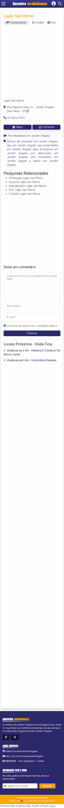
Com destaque (26, 761)
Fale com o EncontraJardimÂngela (24, 756)
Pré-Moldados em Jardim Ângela (28, 135)
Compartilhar (17, 22)
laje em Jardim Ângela (21, 145)
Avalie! (40, 22)
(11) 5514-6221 (16, 117)
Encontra (30, 3)
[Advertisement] (32, 63)
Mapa (19, 127)
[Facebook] (6, 737)
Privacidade (32, 798)
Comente (48, 127)
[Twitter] (15, 737)
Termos (20, 798)
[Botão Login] (54, 4)
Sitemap (43, 798)
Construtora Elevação (43, 360)
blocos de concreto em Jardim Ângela (32, 141)
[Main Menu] (3, 3)
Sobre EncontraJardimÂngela (21, 751)
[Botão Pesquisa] (60, 3)
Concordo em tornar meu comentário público (32, 326)
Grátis (41, 761)
